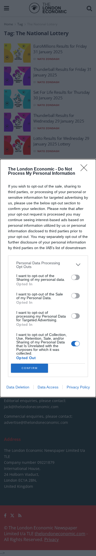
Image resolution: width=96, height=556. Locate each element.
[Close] (86, 169)
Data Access (48, 387)
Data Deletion (17, 387)
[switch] (75, 277)
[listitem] (48, 265)
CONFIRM (30, 368)
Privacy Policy (78, 387)
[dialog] (48, 278)
